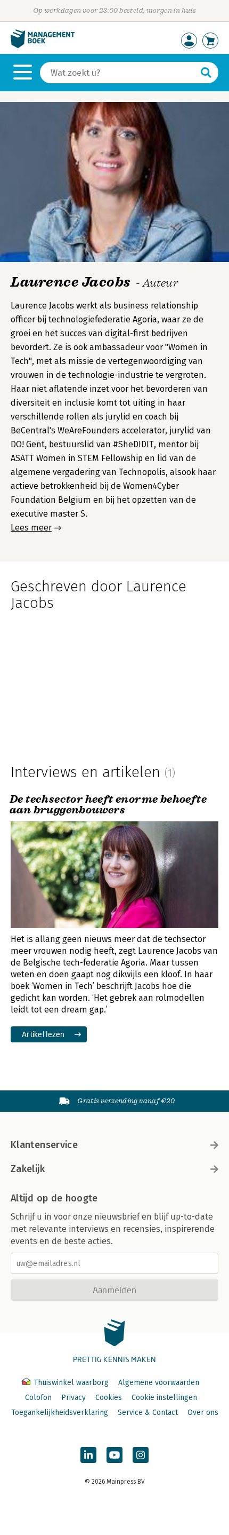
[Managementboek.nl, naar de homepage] (43, 45)
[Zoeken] (206, 72)
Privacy (73, 1397)
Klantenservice (44, 1145)
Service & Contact (148, 1412)
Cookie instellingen (164, 1397)
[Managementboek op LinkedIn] (88, 1455)
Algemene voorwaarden (158, 1382)
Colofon (38, 1397)
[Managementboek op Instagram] (141, 1455)
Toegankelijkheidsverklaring (59, 1412)
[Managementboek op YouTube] (114, 1455)
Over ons (202, 1412)
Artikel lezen (43, 1034)
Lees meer (31, 528)
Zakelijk (28, 1169)
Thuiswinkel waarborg (71, 1382)
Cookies (108, 1397)
